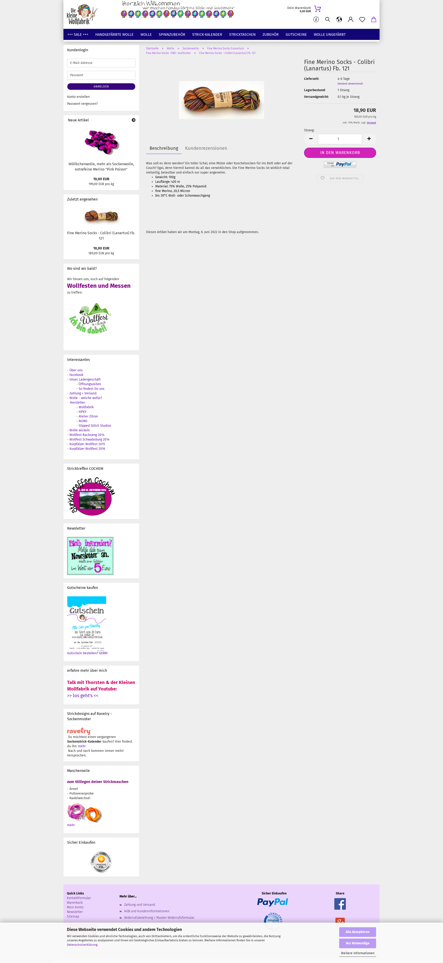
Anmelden (101, 86)
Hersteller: (77, 403)
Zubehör (271, 34)
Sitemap (73, 916)
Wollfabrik (86, 407)
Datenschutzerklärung (82, 944)
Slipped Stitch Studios (95, 426)
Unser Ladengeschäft (85, 379)
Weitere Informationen (357, 953)
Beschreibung (164, 148)
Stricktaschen (242, 34)
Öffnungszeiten (90, 384)
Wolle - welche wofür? (85, 398)
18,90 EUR (101, 248)
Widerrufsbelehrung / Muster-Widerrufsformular (159, 918)
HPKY (83, 412)
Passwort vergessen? (82, 104)
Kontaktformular (79, 898)
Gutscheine (296, 34)
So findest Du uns (92, 389)
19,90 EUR (101, 179)
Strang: (309, 130)
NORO (83, 421)
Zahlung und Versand (139, 905)
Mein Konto (75, 907)
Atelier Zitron (88, 416)
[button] (339, 20)
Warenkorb (75, 903)
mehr (82, 746)
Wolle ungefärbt (330, 34)
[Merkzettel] (362, 20)
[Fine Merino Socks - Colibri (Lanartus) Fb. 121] (221, 93)
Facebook (76, 375)
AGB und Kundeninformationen (146, 911)
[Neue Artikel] (133, 120)
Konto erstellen (78, 97)
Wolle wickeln (79, 430)
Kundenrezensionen (206, 148)
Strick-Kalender (207, 34)
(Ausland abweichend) (350, 83)
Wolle (146, 34)
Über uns (76, 370)
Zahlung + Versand (82, 393)
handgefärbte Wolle (114, 34)
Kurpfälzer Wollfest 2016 (87, 449)
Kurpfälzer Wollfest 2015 (87, 444)
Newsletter (75, 912)
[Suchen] (327, 20)
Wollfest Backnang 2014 (86, 435)
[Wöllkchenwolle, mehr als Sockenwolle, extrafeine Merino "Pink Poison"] (101, 142)
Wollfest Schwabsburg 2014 (89, 439)
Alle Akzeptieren (358, 932)
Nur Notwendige (357, 943)
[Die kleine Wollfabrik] (84, 14)
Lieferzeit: (311, 79)
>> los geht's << (82, 695)
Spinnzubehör (172, 34)
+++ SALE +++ (77, 34)
